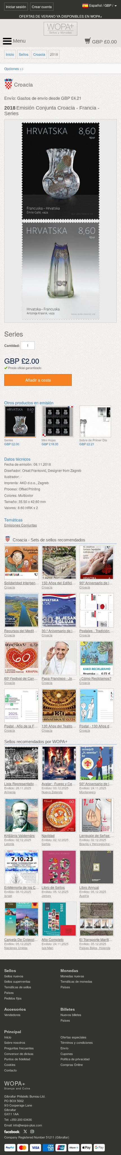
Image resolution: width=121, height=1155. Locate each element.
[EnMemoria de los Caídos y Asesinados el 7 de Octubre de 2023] (21, 867)
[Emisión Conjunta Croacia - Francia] (20, 421)
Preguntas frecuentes (19, 1048)
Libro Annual (89, 887)
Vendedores (12, 1014)
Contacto (10, 1070)
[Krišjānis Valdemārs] (21, 815)
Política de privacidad (74, 1059)
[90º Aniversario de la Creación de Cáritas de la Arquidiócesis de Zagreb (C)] (96, 562)
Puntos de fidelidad (17, 1059)
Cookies (9, 1064)
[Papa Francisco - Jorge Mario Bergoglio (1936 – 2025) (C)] (59, 658)
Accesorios (15, 1009)
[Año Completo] (59, 919)
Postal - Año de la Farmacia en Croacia (34, 725)
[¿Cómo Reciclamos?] (96, 658)
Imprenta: (11, 482)
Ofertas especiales (73, 1037)
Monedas (69, 970)
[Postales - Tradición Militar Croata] (96, 610)
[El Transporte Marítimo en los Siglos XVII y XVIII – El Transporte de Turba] (96, 919)
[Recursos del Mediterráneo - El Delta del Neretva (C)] (21, 610)
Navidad (48, 835)
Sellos (23, 54)
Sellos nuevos (13, 976)
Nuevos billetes (70, 1014)
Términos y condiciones (76, 1042)
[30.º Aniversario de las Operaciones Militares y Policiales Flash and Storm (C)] (59, 610)
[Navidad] (59, 815)
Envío (64, 1048)
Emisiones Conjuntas (20, 525)
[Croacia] (9, 83)
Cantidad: (12, 345)
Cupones (66, 1053)
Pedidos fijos (13, 998)
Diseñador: (12, 470)
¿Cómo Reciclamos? (95, 678)
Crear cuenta (42, 6)
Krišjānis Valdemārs (19, 835)
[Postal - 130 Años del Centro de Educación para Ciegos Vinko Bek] (96, 705)
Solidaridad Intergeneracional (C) (29, 582)
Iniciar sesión (16, 6)
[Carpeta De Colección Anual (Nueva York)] (21, 919)
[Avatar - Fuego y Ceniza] (59, 763)
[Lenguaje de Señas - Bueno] (96, 815)
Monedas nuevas (72, 976)
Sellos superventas (17, 981)
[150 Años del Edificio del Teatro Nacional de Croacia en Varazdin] (59, 562)
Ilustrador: (11, 476)
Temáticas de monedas (76, 981)
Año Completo (53, 939)
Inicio (10, 54)
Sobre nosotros (14, 1042)
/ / (101, 5)
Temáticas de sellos (17, 987)
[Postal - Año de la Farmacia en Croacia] (21, 705)
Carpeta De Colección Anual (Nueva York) (36, 939)
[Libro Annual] (96, 867)
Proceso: (11, 488)
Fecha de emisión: (18, 464)
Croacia (39, 54)
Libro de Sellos (53, 887)
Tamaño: (10, 501)
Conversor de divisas (18, 1053)
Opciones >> (14, 68)
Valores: (10, 507)
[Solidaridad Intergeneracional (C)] (21, 562)
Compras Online (71, 1064)
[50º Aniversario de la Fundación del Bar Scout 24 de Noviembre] (96, 763)
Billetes (67, 1009)
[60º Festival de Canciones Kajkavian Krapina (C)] (21, 658)
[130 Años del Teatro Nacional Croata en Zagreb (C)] (59, 705)
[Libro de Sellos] (59, 867)
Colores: (10, 495)
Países (9, 992)
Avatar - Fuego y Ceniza (60, 783)
